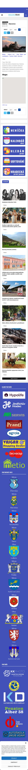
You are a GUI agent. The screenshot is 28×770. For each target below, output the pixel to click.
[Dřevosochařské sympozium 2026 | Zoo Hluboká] (14, 360)
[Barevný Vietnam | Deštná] (14, 240)
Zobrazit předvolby (14, 766)
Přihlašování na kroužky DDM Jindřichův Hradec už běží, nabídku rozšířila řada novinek (13, 274)
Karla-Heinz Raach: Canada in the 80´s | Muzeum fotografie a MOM (12, 346)
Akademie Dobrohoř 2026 (9, 202)
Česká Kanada (5, 22)
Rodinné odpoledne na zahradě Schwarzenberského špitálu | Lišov (11, 226)
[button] (26, 743)
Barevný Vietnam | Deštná (9, 250)
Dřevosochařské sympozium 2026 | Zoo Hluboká (13, 371)
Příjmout (14, 758)
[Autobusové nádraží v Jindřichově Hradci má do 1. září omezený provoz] (14, 289)
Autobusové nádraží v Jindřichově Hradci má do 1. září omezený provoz (13, 299)
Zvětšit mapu (4, 105)
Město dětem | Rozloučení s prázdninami (13, 323)
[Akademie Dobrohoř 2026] (14, 192)
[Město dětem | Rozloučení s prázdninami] (14, 313)
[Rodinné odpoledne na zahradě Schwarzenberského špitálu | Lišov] (14, 215)
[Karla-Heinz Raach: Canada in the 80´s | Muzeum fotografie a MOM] (14, 336)
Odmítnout (14, 762)
